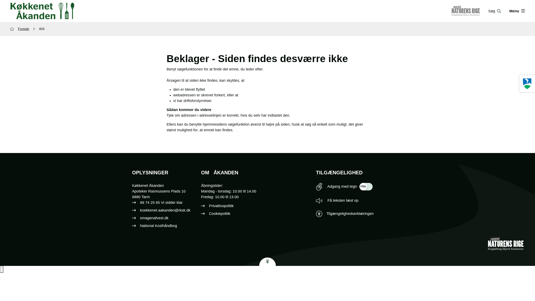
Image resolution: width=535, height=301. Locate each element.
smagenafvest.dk (154, 218)
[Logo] (42, 11)
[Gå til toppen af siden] (267, 262)
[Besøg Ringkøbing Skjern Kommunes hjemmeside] (527, 83)
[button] (1, 269)
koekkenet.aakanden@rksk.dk (165, 210)
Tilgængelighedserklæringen (350, 214)
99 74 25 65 (150, 202)
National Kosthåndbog (158, 226)
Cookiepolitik (219, 214)
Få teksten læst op (342, 200)
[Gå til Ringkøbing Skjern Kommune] (470, 11)
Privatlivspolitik (221, 206)
